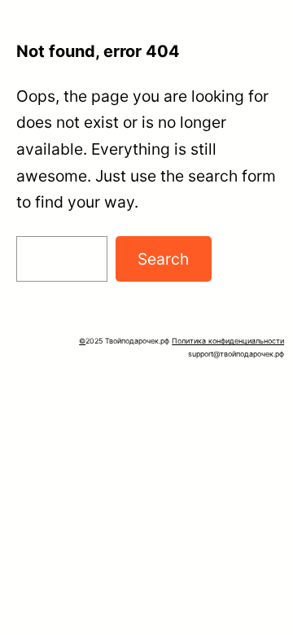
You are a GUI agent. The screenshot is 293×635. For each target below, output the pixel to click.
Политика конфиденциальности (228, 340)
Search (163, 259)
